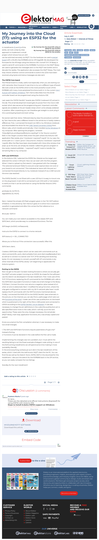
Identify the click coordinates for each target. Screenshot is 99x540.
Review (80, 50)
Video (54, 27)
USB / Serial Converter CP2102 (40, 125)
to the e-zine (32, 461)
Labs (72, 27)
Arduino (68, 50)
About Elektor (30, 511)
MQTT (71, 52)
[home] (6, 27)
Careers (28, 522)
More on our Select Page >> (77, 90)
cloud (86, 50)
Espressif (68, 57)
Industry (45, 27)
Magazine (22, 27)
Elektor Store (30, 518)
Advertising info (11, 520)
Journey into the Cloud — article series (77, 55)
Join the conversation (80, 68)
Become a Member (84, 15)
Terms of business (12, 513)
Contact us (9, 518)
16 (20, 47)
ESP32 (76, 52)
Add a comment (32, 413)
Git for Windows (52, 128)
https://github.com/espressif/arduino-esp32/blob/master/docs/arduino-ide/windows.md (29, 408)
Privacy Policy (10, 511)
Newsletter (82, 27)
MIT (74, 50)
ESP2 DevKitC (77, 57)
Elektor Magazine (32, 513)
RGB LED (92, 50)
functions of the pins (13, 299)
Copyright (9, 515)
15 (14, 47)
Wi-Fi (66, 52)
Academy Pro (63, 27)
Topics (12, 27)
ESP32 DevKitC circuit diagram (32, 304)
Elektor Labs (30, 515)
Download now (32, 431)
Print (81, 81)
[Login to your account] (93, 15)
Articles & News (33, 27)
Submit (28, 520)
